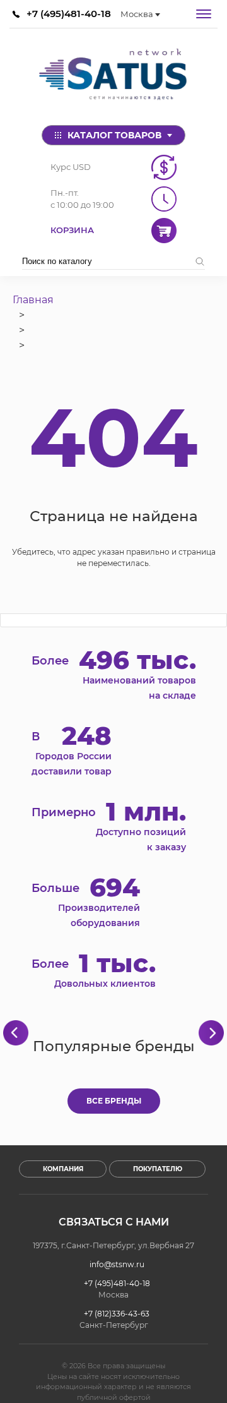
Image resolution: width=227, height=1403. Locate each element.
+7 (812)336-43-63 (116, 1313)
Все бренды (113, 1100)
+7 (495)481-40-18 (68, 14)
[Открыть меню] (204, 14)
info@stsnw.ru (117, 1264)
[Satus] (113, 76)
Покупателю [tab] (157, 1169)
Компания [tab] (63, 1169)
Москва (136, 14)
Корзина (72, 230)
